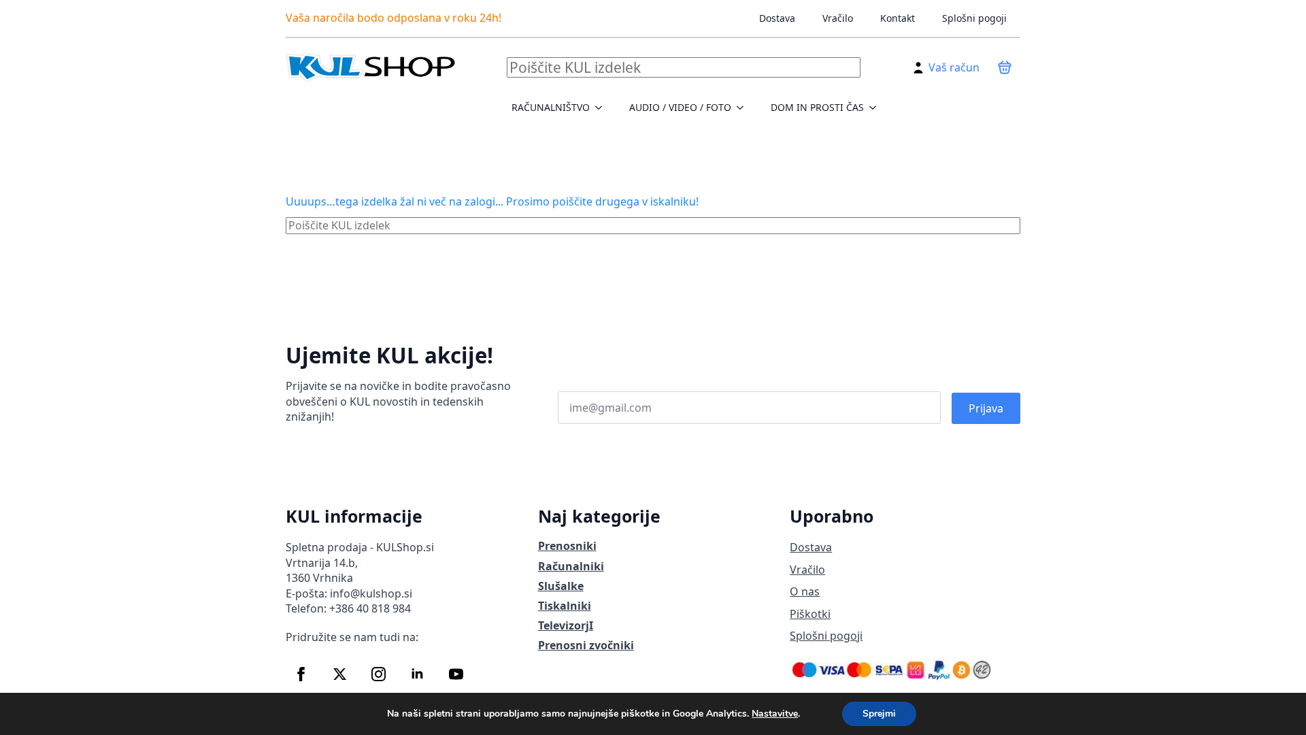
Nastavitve (775, 714)
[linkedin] (417, 674)
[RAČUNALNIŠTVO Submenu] (603, 107)
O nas (805, 591)
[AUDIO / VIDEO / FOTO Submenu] (744, 107)
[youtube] (456, 674)
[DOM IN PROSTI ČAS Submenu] (877, 107)
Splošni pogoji (974, 18)
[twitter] (339, 674)
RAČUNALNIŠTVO (551, 107)
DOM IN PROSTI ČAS (817, 107)
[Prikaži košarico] (1004, 67)
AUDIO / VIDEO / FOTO (680, 107)
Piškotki (810, 613)
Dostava (777, 18)
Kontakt (897, 18)
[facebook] (301, 674)
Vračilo (837, 18)
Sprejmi (879, 713)
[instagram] (378, 674)
